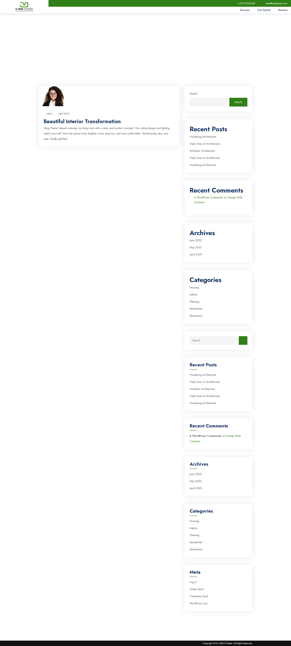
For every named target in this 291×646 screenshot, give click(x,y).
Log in (193, 582)
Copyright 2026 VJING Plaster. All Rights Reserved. (227, 643)
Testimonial (62, 38)
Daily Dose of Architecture (205, 144)
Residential (196, 309)
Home (45, 38)
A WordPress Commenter (208, 197)
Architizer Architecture (202, 151)
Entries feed (196, 589)
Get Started (264, 10)
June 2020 (196, 240)
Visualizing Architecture (203, 137)
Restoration (196, 316)
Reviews (283, 10)
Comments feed (199, 596)
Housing (194, 287)
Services (245, 10)
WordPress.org (198, 603)
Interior (194, 294)
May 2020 (196, 247)
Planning (194, 302)
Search (194, 94)
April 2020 (63, 113)
